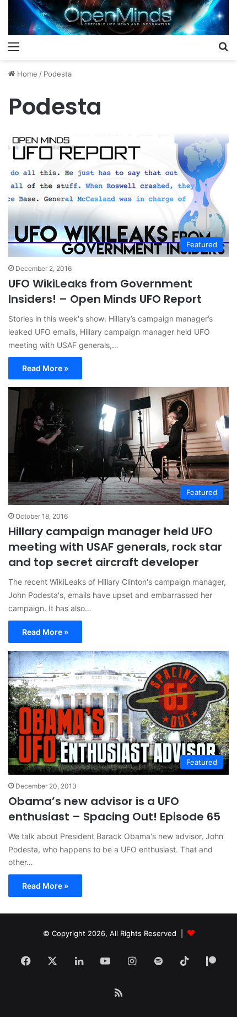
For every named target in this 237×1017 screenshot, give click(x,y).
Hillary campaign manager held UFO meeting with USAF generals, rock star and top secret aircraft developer (115, 547)
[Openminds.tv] (118, 17)
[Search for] (223, 46)
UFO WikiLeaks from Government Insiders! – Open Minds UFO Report (105, 291)
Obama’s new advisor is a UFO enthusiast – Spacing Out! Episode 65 (114, 808)
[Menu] (13, 46)
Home (26, 73)
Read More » (45, 368)
